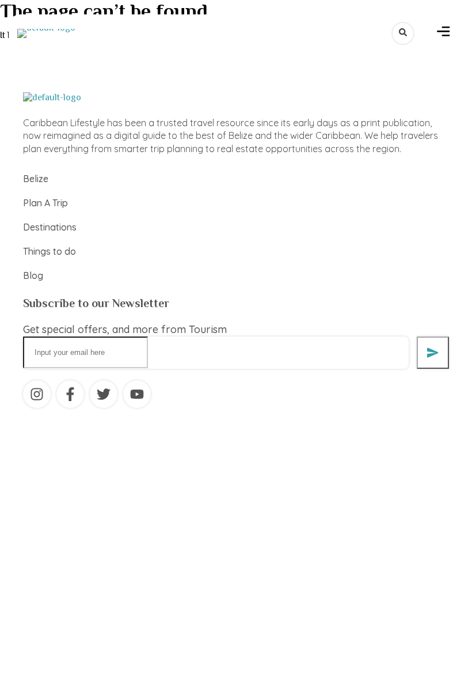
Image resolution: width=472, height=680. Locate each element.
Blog (33, 275)
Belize (35, 178)
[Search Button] (402, 33)
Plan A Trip (45, 203)
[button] (443, 33)
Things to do (49, 251)
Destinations (50, 227)
